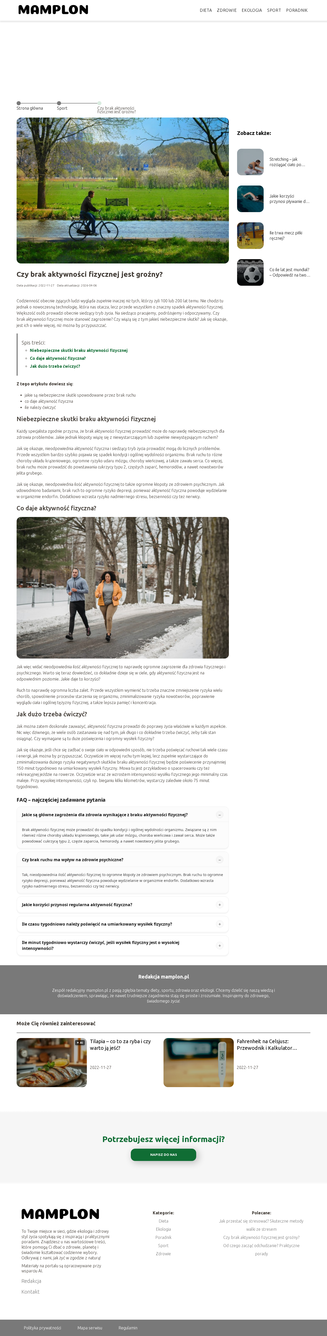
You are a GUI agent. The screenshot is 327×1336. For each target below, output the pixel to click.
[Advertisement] (163, 59)
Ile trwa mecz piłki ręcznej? (286, 235)
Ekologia (252, 10)
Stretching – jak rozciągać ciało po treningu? (285, 162)
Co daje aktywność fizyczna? (58, 358)
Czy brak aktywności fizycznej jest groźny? (261, 1237)
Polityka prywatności (42, 1328)
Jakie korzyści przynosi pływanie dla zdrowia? (289, 199)
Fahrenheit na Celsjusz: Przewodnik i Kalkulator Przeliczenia (264, 1044)
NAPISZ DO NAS (163, 1155)
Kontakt (30, 1292)
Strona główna (30, 108)
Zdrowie (227, 10)
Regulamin (128, 1328)
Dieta (206, 10)
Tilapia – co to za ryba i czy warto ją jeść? (120, 1044)
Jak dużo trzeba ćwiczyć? (55, 366)
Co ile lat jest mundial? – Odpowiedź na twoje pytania (289, 272)
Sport (274, 10)
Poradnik (297, 10)
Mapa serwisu (89, 1328)
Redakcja (31, 1281)
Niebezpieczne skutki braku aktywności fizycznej (79, 350)
